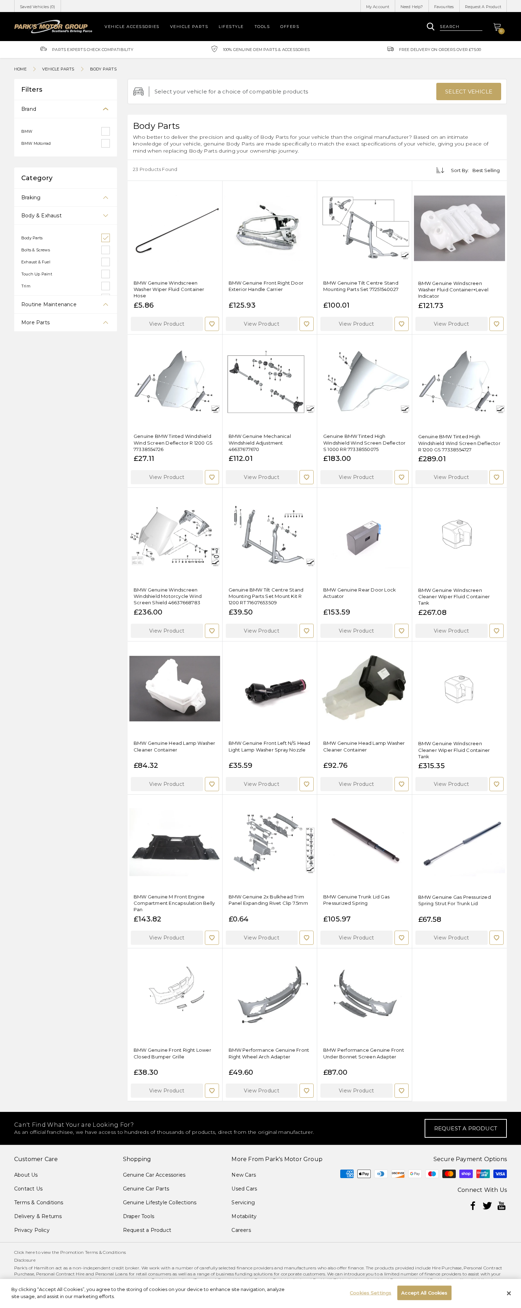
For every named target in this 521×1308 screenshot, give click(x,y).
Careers (241, 1230)
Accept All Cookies (424, 1293)
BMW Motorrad (36, 143)
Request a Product (147, 1230)
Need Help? (411, 6)
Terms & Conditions (38, 1202)
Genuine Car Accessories (154, 1175)
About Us (26, 1175)
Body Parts (32, 237)
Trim (25, 286)
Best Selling (486, 170)
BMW (27, 131)
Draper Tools (138, 1216)
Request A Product (483, 6)
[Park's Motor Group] (53, 26)
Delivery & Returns (38, 1216)
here (30, 1252)
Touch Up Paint (36, 274)
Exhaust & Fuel (35, 261)
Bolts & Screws (35, 249)
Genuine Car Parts (146, 1189)
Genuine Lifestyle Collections (160, 1202)
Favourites (444, 6)
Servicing (243, 1202)
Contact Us (28, 1189)
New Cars (243, 1175)
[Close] (509, 1293)
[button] (167, 324)
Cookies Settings (370, 1293)
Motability (244, 1216)
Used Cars (244, 1189)
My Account (378, 6)
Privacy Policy (32, 1230)
